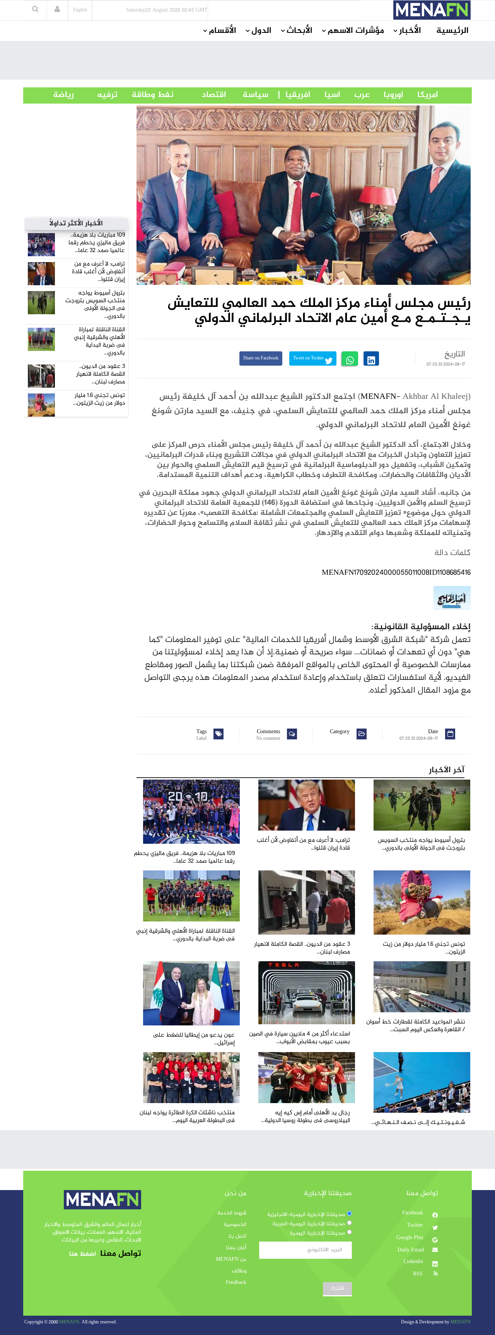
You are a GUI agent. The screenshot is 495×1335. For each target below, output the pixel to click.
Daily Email (411, 1250)
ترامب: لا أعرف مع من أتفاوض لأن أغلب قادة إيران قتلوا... (98, 272)
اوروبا (386, 95)
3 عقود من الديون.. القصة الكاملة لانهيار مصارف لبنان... (100, 374)
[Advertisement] (247, 62)
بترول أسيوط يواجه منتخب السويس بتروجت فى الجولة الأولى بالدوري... (95, 305)
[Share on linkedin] (371, 358)
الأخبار (410, 31)
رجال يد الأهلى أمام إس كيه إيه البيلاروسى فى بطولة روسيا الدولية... (305, 1117)
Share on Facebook (260, 358)
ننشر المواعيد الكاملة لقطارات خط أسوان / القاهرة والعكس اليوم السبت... (415, 1026)
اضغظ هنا (82, 1254)
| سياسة (255, 95)
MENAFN (378, 397)
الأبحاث (299, 31)
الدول (261, 31)
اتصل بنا (237, 1236)
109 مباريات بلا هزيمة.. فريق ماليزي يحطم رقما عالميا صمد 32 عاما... (96, 243)
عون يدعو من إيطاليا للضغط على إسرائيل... (194, 1039)
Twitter (416, 1225)
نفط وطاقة (146, 95)
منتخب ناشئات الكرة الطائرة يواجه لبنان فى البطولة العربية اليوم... (187, 1117)
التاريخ (454, 354)
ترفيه (96, 95)
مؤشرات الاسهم (356, 31)
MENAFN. (69, 1322)
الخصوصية (235, 1224)
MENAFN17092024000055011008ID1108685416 (396, 573)
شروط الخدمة (231, 1213)
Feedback (236, 1282)
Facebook (413, 1213)
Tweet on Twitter (309, 358)
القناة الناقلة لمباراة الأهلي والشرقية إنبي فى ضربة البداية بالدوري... (99, 341)
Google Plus (410, 1238)
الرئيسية (452, 31)
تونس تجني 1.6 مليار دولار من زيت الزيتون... (99, 399)
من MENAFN (231, 1259)
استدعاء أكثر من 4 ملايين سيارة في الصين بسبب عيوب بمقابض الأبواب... (299, 1038)
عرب (355, 95)
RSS (418, 1274)
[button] (57, 10)
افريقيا (294, 95)
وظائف (239, 1271)
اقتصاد (200, 95)
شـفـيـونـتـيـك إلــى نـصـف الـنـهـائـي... (418, 1122)
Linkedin (414, 1262)
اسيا (325, 95)
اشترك (337, 1288)
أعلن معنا (236, 1248)
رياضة (57, 95)
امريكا (420, 95)
